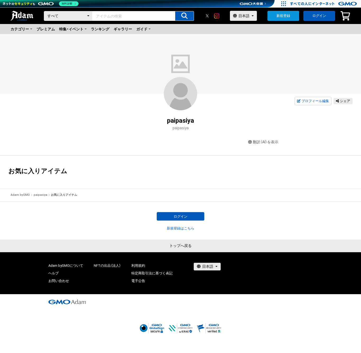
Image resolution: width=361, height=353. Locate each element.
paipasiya (40, 195)
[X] (207, 15)
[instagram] (216, 15)
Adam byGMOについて (65, 266)
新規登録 (283, 16)
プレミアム (45, 29)
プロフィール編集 (315, 101)
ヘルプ (53, 273)
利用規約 (138, 266)
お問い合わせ (58, 281)
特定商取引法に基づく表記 (152, 273)
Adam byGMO (20, 195)
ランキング (100, 29)
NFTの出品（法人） (107, 266)
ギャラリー (123, 29)
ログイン (319, 16)
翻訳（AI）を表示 (265, 142)
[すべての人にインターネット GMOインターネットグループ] (324, 3)
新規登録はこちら (180, 228)
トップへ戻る (180, 246)
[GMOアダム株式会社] (67, 301)
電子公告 (138, 281)
